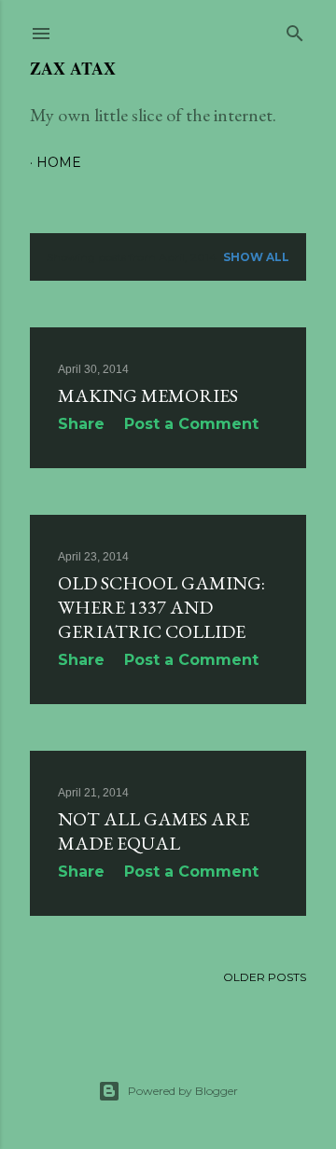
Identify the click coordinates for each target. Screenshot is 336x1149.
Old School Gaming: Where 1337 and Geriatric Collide (161, 607)
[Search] (295, 29)
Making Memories (148, 395)
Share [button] (81, 424)
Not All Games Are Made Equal (153, 831)
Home (58, 162)
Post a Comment (191, 424)
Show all (256, 257)
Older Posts (264, 977)
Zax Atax (73, 68)
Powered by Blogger (183, 1091)
